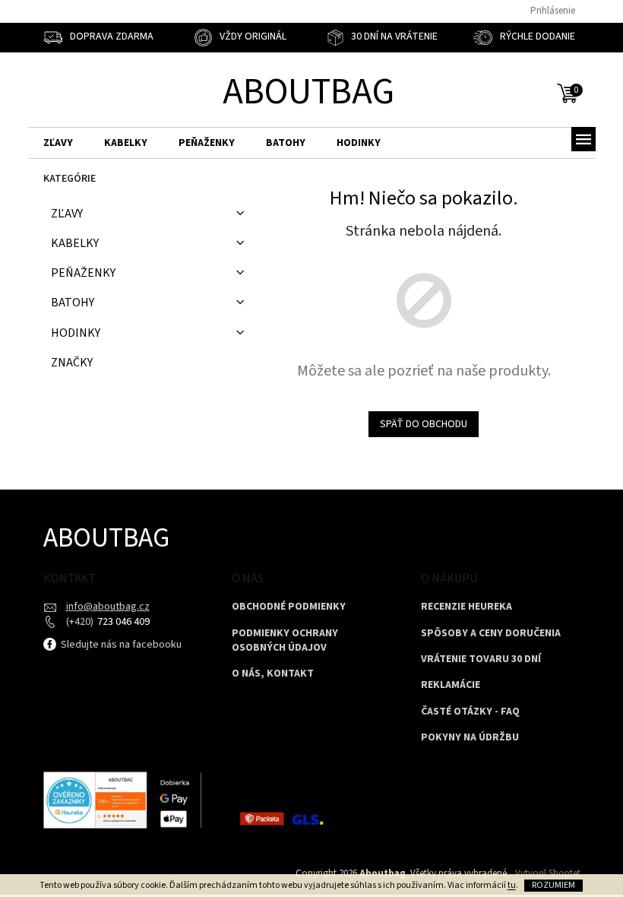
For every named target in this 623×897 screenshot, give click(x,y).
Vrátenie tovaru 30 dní (481, 659)
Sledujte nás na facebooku (120, 644)
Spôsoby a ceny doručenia (491, 633)
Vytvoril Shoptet (547, 873)
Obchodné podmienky (289, 607)
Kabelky (75, 243)
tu (512, 885)
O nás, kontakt (273, 674)
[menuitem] (58, 143)
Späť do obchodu (423, 424)
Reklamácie (450, 685)
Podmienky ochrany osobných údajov (285, 640)
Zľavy (67, 213)
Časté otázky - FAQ (470, 712)
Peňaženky (83, 273)
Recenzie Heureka (466, 607)
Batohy (72, 302)
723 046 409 (122, 621)
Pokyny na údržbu (470, 738)
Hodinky (75, 333)
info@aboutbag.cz (108, 606)
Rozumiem (553, 885)
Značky (72, 362)
